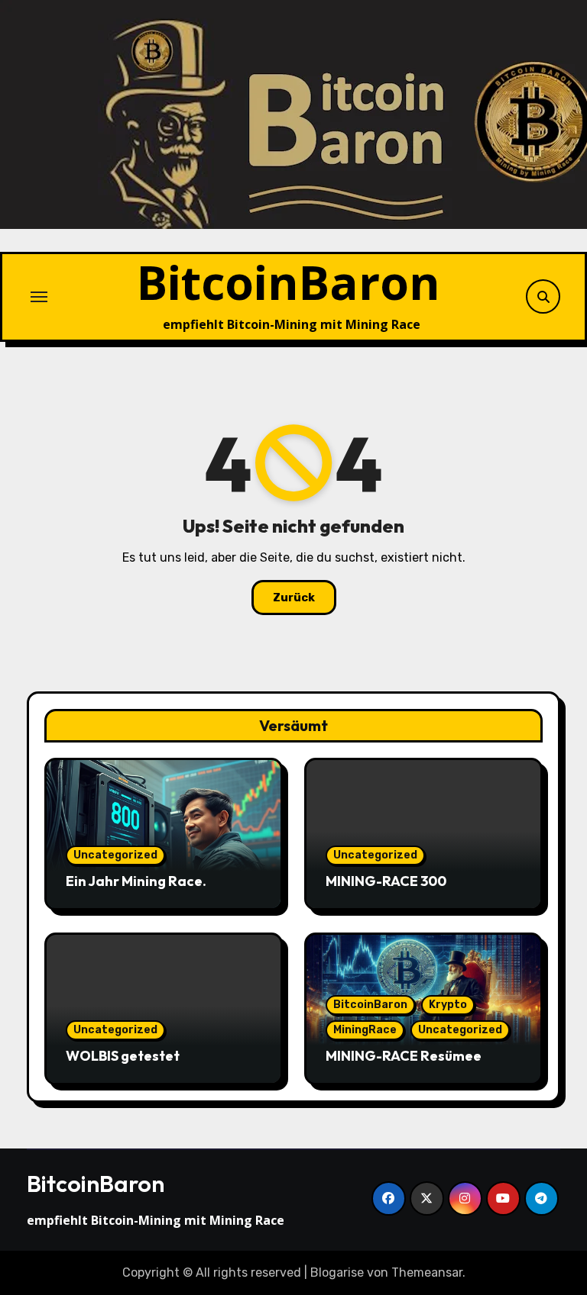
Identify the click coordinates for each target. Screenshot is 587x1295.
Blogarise (337, 1272)
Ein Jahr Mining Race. (136, 881)
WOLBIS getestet (123, 1056)
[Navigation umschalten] (39, 297)
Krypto (448, 1004)
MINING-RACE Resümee (404, 1056)
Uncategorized (115, 855)
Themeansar (426, 1272)
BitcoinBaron (288, 282)
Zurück (294, 597)
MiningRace (365, 1029)
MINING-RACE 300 (386, 881)
